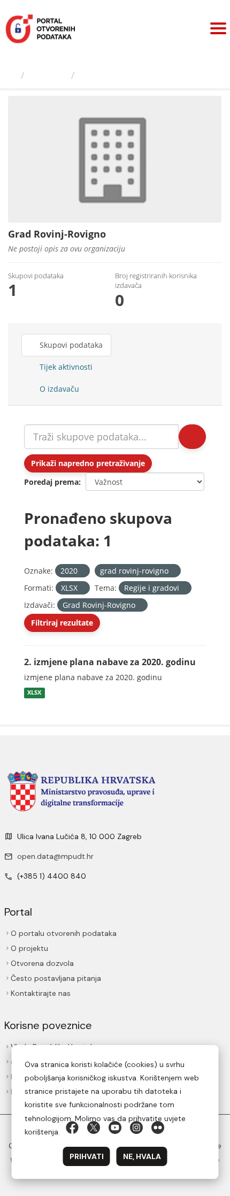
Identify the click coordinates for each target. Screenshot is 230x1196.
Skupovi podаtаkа (70, 345)
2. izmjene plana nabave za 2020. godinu (110, 662)
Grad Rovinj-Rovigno (129, 74)
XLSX (34, 693)
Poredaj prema (51, 482)
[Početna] (12, 74)
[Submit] (192, 436)
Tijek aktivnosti (65, 367)
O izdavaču (58, 389)
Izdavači (48, 74)
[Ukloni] (82, 571)
